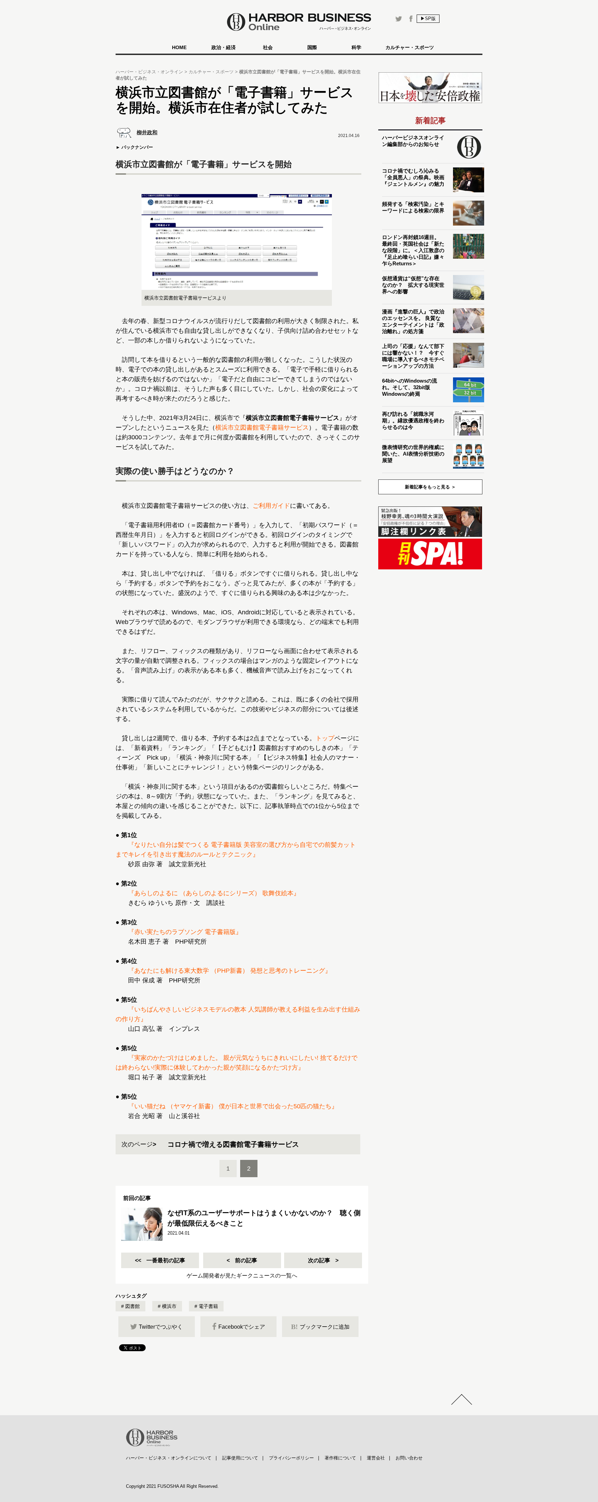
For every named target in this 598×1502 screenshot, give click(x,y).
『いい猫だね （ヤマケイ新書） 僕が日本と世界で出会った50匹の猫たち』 (233, 1106)
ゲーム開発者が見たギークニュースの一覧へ (242, 1276)
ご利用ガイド (271, 505)
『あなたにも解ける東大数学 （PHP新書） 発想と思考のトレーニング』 (229, 970)
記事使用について (240, 1457)
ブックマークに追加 (320, 1326)
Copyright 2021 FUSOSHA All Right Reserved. (172, 1486)
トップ (325, 738)
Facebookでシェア (241, 1327)
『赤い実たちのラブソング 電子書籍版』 (185, 931)
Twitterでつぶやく (161, 1327)
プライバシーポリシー (291, 1457)
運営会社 (376, 1457)
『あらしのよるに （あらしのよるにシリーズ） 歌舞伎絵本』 (214, 893)
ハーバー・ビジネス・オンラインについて (168, 1457)
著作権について (340, 1457)
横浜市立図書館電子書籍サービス (262, 427)
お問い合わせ (409, 1457)
